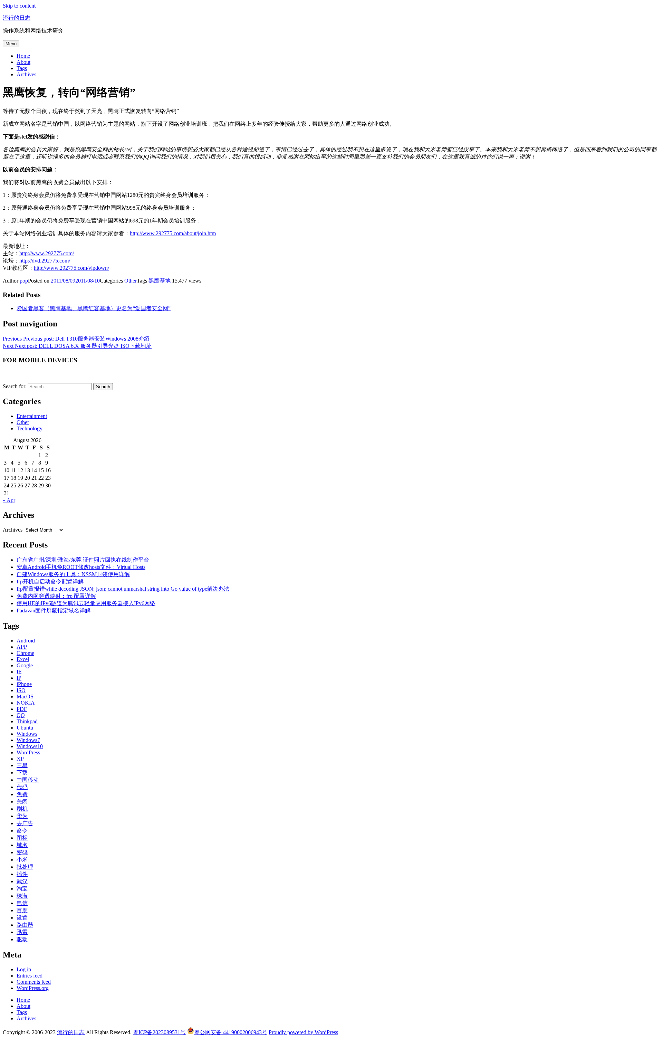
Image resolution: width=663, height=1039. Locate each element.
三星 (22, 765)
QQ (21, 715)
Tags (22, 68)
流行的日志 (16, 18)
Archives (26, 74)
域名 (22, 845)
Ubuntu (25, 728)
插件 (22, 874)
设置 (22, 918)
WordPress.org (33, 988)
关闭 (22, 801)
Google (25, 665)
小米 (22, 859)
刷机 (22, 809)
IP (19, 678)
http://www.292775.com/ (46, 253)
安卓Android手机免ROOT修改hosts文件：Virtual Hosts (81, 567)
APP (22, 647)
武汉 (22, 881)
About (23, 62)
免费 (22, 794)
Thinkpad (27, 721)
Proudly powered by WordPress (303, 1032)
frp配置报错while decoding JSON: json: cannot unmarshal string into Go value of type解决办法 (123, 589)
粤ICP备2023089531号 (159, 1032)
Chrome (25, 653)
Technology (29, 428)
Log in (24, 969)
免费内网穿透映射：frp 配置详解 (56, 596)
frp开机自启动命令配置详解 (50, 581)
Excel (23, 659)
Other (130, 281)
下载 (22, 772)
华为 (22, 816)
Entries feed (29, 976)
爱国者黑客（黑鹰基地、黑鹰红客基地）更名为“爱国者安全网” (94, 308)
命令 (22, 830)
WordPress (28, 752)
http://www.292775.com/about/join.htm (173, 233)
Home (23, 56)
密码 (22, 852)
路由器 (25, 925)
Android (26, 641)
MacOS (25, 696)
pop (24, 281)
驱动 (22, 939)
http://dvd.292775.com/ (44, 261)
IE (19, 672)
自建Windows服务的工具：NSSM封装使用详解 (73, 574)
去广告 (25, 823)
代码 (22, 787)
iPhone (24, 684)
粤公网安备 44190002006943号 (230, 1032)
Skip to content (19, 6)
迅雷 (22, 932)
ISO (21, 690)
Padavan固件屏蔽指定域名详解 (53, 610)
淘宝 (22, 889)
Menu (11, 43)
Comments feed (34, 982)
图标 (22, 838)
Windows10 (30, 746)
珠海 (22, 896)
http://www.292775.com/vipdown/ (71, 268)
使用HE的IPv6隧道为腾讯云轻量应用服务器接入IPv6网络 (86, 603)
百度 (22, 910)
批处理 (25, 867)
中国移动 (28, 780)
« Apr (9, 500)
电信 (22, 903)
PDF (22, 709)
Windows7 (28, 740)
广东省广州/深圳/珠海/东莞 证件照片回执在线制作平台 (83, 560)
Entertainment (32, 416)
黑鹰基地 (159, 281)
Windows (27, 734)
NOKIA (26, 703)
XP (20, 759)
